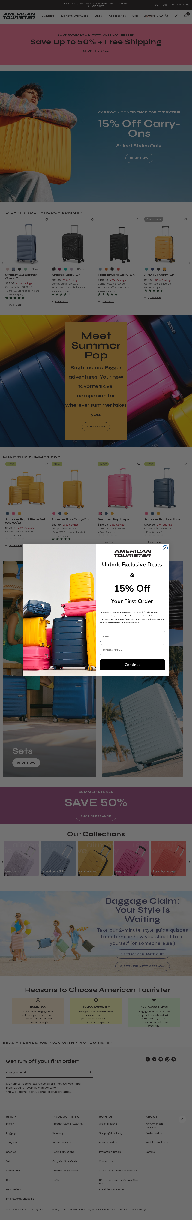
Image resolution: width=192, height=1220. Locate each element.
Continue (133, 664)
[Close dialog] (165, 547)
